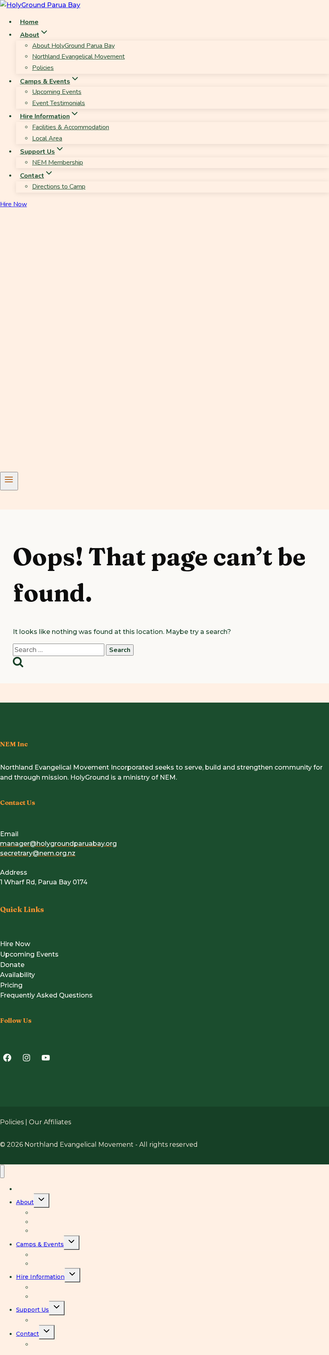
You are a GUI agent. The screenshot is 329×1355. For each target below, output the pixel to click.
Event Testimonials (58, 103)
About (25, 1202)
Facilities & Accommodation (70, 127)
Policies (43, 67)
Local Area (47, 138)
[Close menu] (2, 1171)
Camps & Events (40, 1244)
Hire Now (13, 204)
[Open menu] (9, 481)
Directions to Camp (58, 186)
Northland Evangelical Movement (78, 56)
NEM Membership (57, 162)
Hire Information (40, 1276)
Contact (27, 1333)
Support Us (32, 1309)
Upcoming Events (56, 91)
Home (29, 22)
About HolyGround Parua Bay (73, 45)
